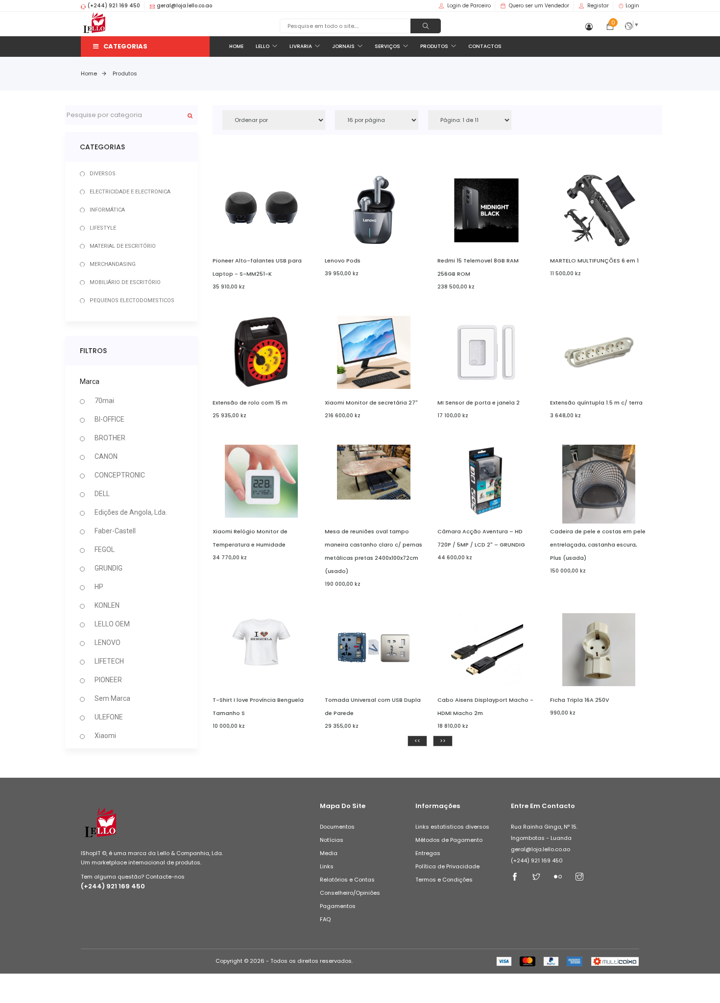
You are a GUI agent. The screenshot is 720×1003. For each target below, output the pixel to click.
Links (327, 866)
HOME (236, 46)
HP (99, 587)
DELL (102, 494)
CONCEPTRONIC (120, 475)
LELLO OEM (112, 624)
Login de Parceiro (469, 5)
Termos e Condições (444, 880)
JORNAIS (343, 46)
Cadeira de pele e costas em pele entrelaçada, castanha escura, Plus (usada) (598, 544)
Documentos (337, 827)
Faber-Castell (115, 531)
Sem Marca (112, 698)
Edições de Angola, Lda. (131, 512)
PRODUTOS (434, 46)
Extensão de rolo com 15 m (250, 402)
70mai (104, 401)
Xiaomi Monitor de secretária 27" (371, 402)
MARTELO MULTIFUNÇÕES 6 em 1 (594, 260)
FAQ (325, 919)
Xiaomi (105, 736)
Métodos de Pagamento (448, 840)
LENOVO (107, 642)
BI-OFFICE (109, 419)
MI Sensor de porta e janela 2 (478, 402)
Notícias (331, 840)
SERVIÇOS (387, 46)
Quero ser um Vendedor (539, 5)
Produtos (125, 73)
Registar (598, 5)
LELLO (262, 46)
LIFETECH (109, 661)
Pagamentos (338, 906)
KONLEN (107, 605)
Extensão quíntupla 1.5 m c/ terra (596, 402)
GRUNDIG (108, 568)
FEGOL (105, 549)
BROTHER (110, 438)
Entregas (427, 853)
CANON (106, 456)
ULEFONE (109, 717)
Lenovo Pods (342, 260)
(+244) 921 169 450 (113, 886)
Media (328, 853)
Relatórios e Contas (347, 880)
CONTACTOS (485, 46)
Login (632, 5)
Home (89, 73)
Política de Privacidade (447, 866)
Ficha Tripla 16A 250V (579, 700)
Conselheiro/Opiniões (350, 893)
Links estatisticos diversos (452, 827)
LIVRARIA (300, 46)
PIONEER (108, 680)
